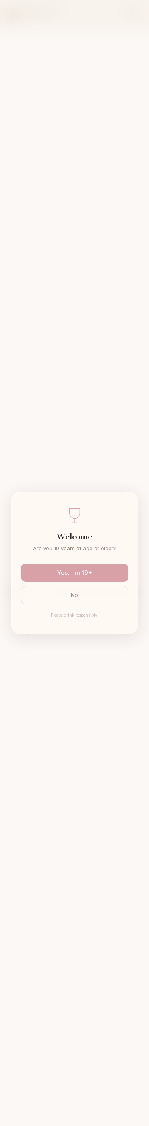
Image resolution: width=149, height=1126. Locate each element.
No (74, 595)
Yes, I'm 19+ (74, 572)
